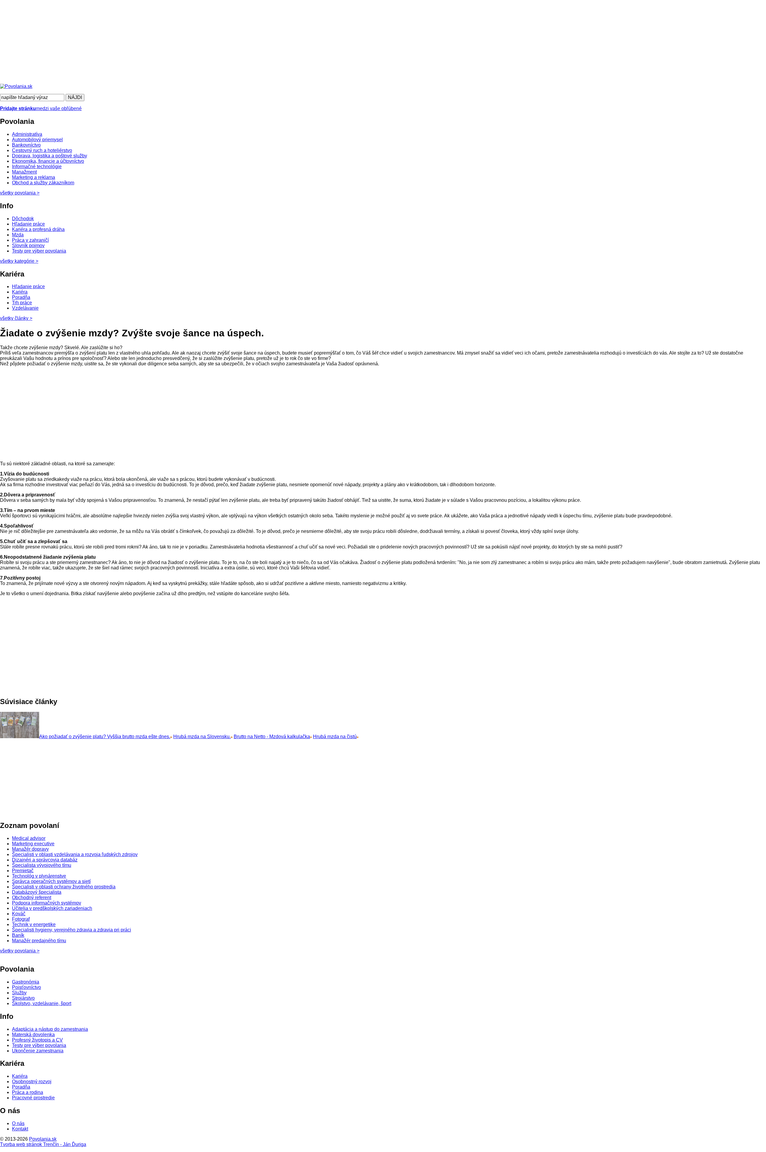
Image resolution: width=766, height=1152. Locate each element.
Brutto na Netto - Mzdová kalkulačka (272, 736)
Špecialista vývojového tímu (41, 865)
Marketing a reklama (33, 177)
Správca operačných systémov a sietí (51, 881)
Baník (18, 935)
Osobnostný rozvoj (31, 1081)
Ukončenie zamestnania (37, 1050)
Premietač (23, 870)
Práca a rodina (27, 1092)
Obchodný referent (31, 897)
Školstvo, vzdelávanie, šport (41, 1003)
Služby (19, 992)
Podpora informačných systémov (46, 902)
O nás (18, 1123)
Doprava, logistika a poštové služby (49, 155)
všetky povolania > (19, 950)
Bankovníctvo (26, 145)
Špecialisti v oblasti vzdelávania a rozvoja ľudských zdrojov (75, 854)
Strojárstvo (23, 998)
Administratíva (27, 134)
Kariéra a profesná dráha (38, 229)
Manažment (24, 171)
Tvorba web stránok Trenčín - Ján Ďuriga (43, 1144)
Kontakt (20, 1128)
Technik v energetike (34, 924)
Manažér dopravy (30, 849)
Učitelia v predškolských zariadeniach (52, 908)
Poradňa (21, 297)
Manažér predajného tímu (39, 940)
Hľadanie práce (28, 224)
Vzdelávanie (25, 308)
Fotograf (21, 919)
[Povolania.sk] (16, 86)
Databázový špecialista (36, 892)
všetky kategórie (19, 261)
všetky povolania (19, 192)
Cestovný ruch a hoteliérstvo (42, 150)
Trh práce (22, 302)
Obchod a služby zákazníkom (43, 182)
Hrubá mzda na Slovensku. (202, 736)
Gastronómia (25, 981)
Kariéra (20, 291)
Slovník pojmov (28, 245)
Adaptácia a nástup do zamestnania (50, 1029)
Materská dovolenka (33, 1034)
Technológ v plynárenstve (39, 876)
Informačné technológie (37, 166)
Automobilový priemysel (37, 139)
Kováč (18, 913)
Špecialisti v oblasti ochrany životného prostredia (63, 886)
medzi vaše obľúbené (41, 108)
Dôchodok (23, 218)
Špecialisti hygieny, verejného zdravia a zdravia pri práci (71, 929)
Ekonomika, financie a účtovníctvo (48, 161)
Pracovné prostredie (33, 1097)
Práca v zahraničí (30, 240)
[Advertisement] (179, 42)
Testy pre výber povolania (39, 250)
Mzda (18, 234)
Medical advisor (28, 838)
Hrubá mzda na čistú (335, 736)
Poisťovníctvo (26, 987)
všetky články (16, 318)
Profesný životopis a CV (37, 1039)
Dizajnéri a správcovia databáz (44, 859)
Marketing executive (33, 843)
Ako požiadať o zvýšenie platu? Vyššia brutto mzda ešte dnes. (104, 736)
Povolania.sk (43, 1139)
